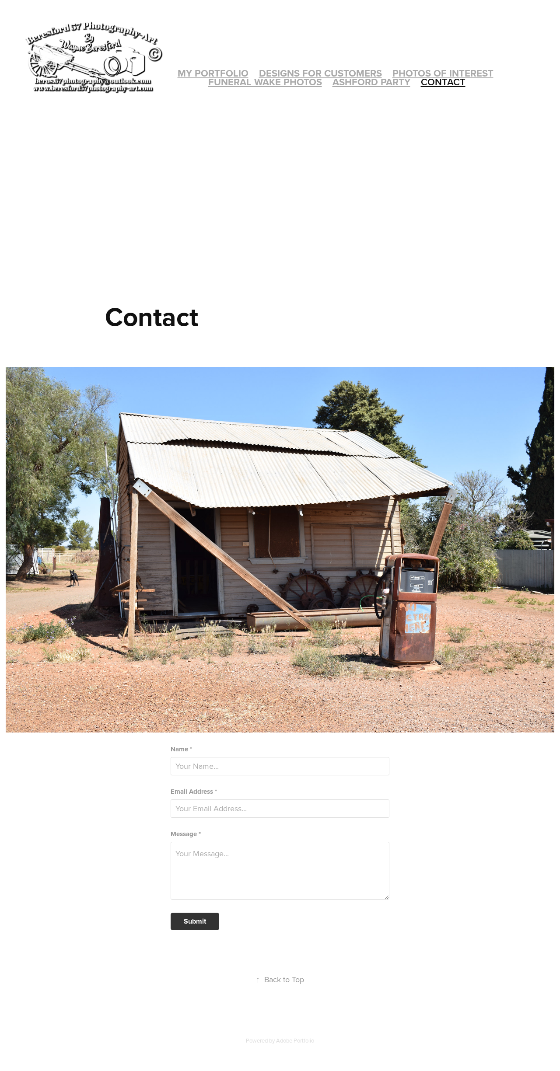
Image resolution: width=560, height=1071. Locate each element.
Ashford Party (371, 82)
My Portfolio (213, 73)
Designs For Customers (320, 73)
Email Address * (194, 791)
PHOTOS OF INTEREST (443, 73)
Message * (186, 834)
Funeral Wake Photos (265, 82)
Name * (181, 749)
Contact (443, 82)
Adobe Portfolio (295, 1040)
